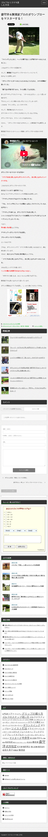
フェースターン (26, 732)
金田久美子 (7, 750)
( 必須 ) (6, 429)
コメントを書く (38, 326)
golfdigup (41, 549)
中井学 (26, 737)
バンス (41, 728)
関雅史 (15, 750)
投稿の (8, 811)
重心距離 (34, 747)
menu (44, 2)
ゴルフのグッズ (9, 668)
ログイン (7, 807)
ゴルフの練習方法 (9, 676)
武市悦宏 (11, 746)
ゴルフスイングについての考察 (11, 323)
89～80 (9, 524)
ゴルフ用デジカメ (38, 719)
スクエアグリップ (23, 722)
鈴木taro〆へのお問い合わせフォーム (15, 779)
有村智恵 (9, 742)
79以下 (9, 526)
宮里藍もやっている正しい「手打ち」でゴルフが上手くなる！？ (28, 389)
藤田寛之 (27, 747)
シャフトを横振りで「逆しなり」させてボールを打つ (27, 357)
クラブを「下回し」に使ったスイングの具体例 (26, 565)
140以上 (9, 512)
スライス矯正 (34, 722)
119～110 (9, 517)
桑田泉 (35, 742)
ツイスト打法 (19, 728)
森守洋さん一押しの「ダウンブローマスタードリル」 (28, 482)
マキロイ (5, 738)
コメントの (9, 815)
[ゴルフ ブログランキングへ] (8, 795)
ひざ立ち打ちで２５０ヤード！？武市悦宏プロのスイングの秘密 (28, 608)
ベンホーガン (29, 735)
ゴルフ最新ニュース (10, 687)
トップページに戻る (8, 491)
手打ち (40, 738)
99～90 (9, 521)
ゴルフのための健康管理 (11, 665)
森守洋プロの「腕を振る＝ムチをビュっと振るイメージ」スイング (28, 598)
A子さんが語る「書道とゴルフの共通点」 (16, 477)
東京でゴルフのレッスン (20, 742)
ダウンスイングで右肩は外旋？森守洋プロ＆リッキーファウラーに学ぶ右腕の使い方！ (28, 369)
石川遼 (20, 747)
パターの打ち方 (9, 695)
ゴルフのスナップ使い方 (15, 717)
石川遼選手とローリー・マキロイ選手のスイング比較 (28, 586)
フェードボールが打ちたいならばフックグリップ (26, 337)
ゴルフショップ (18, 719)
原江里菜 (33, 738)
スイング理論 (8, 691)
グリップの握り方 (32, 713)
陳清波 (27, 326)
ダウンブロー (16, 326)
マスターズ (15, 738)
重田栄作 (41, 747)
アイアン (18, 714)
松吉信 (29, 742)
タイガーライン (17, 725)
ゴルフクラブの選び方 (11, 680)
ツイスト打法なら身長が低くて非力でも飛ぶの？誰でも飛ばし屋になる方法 (28, 576)
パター (4, 732)
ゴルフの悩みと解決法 (11, 672)
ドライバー (32, 728)
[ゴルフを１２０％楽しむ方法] (10, 3)
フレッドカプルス (15, 734)
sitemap (7, 775)
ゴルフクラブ (35, 717)
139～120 (9, 514)
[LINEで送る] (24, 24)
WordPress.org (9, 819)
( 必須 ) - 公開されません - (13, 435)
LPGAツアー (8, 714)
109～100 (9, 519)
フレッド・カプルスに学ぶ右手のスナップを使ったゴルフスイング (28, 349)
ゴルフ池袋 (29, 719)
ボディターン (40, 735)
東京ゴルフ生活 (9, 698)
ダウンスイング (7, 326)
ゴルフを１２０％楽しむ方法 (15, 834)
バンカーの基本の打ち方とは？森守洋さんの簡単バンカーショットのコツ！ (28, 379)
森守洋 (22, 326)
